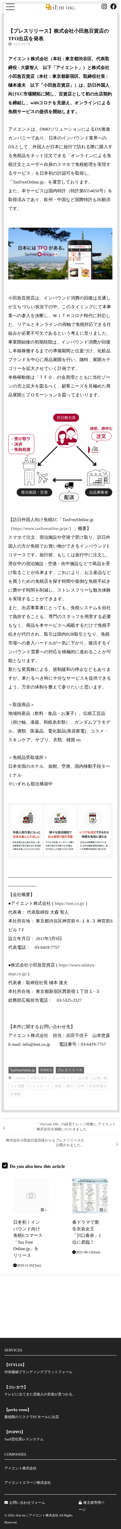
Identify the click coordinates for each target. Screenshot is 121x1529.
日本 (81, 1086)
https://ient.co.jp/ (70, 903)
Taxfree (20, 1078)
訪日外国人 (98, 1086)
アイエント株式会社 (20, 1468)
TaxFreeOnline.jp (22, 1070)
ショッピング (40, 1086)
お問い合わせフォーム (27, 1503)
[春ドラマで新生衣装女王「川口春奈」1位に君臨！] (90, 1195)
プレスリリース (70, 1070)
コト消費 (17, 1086)
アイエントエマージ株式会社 (27, 1483)
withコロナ (38, 1078)
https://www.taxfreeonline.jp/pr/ (41, 528)
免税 (58, 1086)
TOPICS (46, 1070)
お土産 (83, 1078)
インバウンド (63, 1078)
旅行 (69, 1086)
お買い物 (100, 1078)
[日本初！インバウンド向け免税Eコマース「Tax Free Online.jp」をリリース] (31, 1195)
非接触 (15, 1094)
